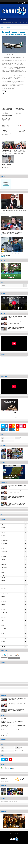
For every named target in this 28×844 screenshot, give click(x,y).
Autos (3, 522)
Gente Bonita (4, 577)
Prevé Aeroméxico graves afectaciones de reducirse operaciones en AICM (7, 117)
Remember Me (23, 438)
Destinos (3, 559)
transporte (3, 630)
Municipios (4, 604)
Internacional (4, 588)
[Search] (25, 285)
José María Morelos (5, 591)
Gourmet (3, 580)
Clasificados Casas (5, 543)
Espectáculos (4, 567)
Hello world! (3, 718)
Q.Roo (3, 620)
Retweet (7, 770)
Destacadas (7, 27)
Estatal (3, 572)
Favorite (11, 770)
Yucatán (3, 641)
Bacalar (3, 524)
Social (3, 625)
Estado (3, 569)
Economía (3, 562)
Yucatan (3, 644)
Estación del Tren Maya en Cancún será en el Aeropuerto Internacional (13, 476)
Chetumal (3, 535)
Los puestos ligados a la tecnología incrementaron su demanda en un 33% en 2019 (12, 722)
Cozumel (3, 548)
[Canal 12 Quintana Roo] (14, 11)
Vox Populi (4, 638)
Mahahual (3, 596)
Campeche (4, 530)
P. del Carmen (4, 612)
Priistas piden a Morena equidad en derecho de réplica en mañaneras (6, 152)
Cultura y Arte (4, 551)
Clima (3, 546)
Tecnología (4, 628)
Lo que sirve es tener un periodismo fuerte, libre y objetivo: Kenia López (19, 152)
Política (3, 615)
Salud (3, 623)
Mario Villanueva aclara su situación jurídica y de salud (19, 22)
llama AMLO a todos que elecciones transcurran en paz (20, 132)
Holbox (3, 583)
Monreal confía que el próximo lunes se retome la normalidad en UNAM (7, 166)
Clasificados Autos (5, 540)
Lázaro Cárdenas (5, 593)
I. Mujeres (3, 585)
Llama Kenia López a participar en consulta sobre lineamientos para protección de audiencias (11, 233)
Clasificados (4, 538)
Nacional (3, 607)
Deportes (3, 554)
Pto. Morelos (4, 617)
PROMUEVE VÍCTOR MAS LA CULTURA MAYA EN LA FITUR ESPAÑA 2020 (14, 734)
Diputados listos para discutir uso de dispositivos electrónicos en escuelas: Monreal (13, 211)
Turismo (3, 636)
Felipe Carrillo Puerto (5, 575)
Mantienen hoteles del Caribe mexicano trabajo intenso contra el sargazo (19, 109)
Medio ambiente (4, 599)
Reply (3, 770)
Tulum (3, 633)
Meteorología (4, 601)
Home (2, 27)
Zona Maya (4, 646)
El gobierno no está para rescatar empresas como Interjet (7, 109)
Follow (12, 768)
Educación (4, 564)
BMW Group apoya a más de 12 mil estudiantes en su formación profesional (12, 254)
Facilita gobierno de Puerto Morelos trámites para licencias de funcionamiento (13, 730)
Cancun (3, 532)
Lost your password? (19, 441)
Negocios (3, 609)
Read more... (3, 213)
